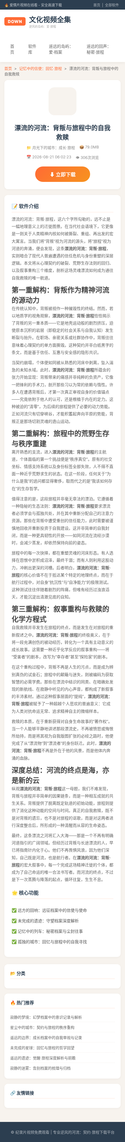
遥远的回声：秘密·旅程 (99, 49)
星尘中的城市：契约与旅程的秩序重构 (42, 1027)
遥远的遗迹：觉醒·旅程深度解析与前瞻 (43, 1058)
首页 (96, 5)
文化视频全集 (50, 19)
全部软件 (112, 5)
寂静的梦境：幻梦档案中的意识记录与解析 (46, 1017)
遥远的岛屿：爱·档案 (61, 49)
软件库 (32, 49)
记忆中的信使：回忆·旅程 (40, 68)
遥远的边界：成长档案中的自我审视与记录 (46, 1037)
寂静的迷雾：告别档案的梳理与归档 (40, 1068)
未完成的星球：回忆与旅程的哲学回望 (42, 1047)
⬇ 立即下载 (63, 175)
